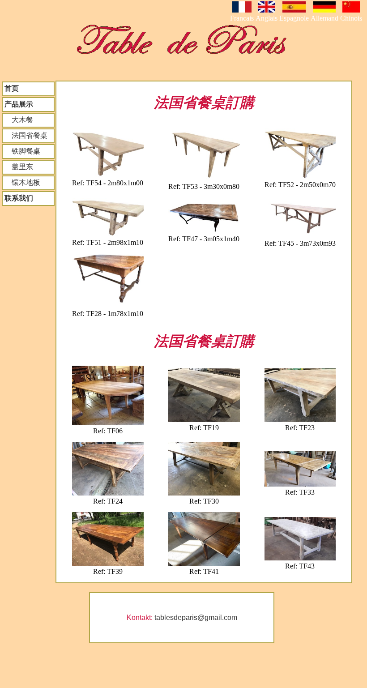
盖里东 (18, 167)
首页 (11, 88)
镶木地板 (22, 182)
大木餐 (18, 120)
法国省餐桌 (25, 135)
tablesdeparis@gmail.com (195, 617)
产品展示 (18, 104)
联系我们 (18, 198)
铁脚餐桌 (22, 151)
